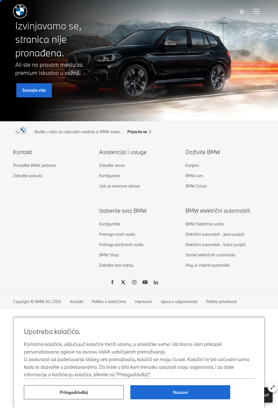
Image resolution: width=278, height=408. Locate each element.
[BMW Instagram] (134, 283)
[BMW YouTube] (145, 283)
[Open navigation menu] (257, 11)
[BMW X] (123, 283)
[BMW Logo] (20, 11)
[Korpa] (242, 11)
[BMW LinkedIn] (156, 283)
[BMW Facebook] (112, 283)
